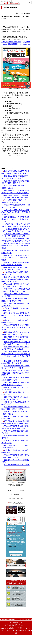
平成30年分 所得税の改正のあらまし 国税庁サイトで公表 (15, 285)
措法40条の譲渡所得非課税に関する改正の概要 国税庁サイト (15, 182)
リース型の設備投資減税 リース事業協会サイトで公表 (15, 201)
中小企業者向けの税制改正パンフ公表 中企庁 (15, 393)
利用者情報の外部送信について (16, 625)
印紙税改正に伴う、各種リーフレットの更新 (15, 294)
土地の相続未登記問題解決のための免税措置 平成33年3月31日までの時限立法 (15, 372)
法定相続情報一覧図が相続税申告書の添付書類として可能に (15, 383)
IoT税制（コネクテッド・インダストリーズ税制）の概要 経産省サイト (15, 225)
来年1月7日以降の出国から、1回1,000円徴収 (15, 304)
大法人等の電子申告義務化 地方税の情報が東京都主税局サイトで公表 (15, 239)
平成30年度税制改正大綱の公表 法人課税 (15, 432)
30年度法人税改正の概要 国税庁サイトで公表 (15, 273)
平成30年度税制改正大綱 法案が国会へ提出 (15, 417)
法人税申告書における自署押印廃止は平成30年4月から (15, 378)
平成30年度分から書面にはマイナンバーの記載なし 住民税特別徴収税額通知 (15, 257)
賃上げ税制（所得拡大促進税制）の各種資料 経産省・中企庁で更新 (15, 196)
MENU (29, 2)
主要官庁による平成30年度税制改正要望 (15, 461)
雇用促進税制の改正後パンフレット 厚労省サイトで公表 (15, 268)
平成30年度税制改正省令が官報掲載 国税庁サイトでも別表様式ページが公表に (15, 327)
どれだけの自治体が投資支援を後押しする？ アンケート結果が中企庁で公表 (15, 315)
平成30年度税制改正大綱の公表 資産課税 (15, 436)
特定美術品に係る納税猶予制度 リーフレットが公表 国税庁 (15, 177)
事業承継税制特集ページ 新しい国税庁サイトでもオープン (15, 299)
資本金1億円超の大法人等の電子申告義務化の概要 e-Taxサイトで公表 (15, 342)
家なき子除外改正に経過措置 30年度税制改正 (15, 403)
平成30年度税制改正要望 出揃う (17, 464)
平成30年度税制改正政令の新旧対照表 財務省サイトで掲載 (15, 263)
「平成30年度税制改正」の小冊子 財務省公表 (16, 309)
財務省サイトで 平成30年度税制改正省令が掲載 (15, 321)
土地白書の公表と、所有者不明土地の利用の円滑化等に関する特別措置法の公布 (15, 211)
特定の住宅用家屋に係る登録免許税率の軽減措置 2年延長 (15, 362)
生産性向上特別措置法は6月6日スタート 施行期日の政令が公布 (15, 234)
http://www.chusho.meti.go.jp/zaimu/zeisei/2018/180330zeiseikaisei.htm (15, 42)
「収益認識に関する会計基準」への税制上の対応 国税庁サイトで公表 (15, 230)
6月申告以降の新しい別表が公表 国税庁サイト (15, 251)
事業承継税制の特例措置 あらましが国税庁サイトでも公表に (15, 347)
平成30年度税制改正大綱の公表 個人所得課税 (15, 441)
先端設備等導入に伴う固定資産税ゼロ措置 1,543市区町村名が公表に (15, 191)
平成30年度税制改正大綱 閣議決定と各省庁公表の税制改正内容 (15, 427)
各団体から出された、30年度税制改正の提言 (15, 451)
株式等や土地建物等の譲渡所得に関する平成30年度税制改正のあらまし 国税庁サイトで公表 (16, 279)
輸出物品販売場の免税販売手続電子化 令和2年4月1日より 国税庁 (15, 172)
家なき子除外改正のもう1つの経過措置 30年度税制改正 (15, 398)
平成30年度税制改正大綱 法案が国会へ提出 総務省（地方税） (15, 407)
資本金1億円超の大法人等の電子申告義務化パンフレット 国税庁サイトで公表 (15, 245)
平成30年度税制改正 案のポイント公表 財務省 (15, 412)
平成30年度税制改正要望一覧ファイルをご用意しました (15, 456)
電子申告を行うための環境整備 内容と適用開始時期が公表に (15, 338)
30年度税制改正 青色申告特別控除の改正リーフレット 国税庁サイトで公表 (15, 219)
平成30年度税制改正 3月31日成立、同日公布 (15, 388)
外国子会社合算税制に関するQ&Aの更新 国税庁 (15, 186)
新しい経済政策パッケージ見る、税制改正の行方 (15, 446)
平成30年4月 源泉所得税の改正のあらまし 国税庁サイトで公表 (15, 290)
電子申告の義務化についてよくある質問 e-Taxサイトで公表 (15, 333)
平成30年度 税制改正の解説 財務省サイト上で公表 (15, 206)
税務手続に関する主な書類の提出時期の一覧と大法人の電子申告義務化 (15, 422)
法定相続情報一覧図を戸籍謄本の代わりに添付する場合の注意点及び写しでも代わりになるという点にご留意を (15, 354)
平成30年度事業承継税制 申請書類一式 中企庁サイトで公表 (15, 366)
